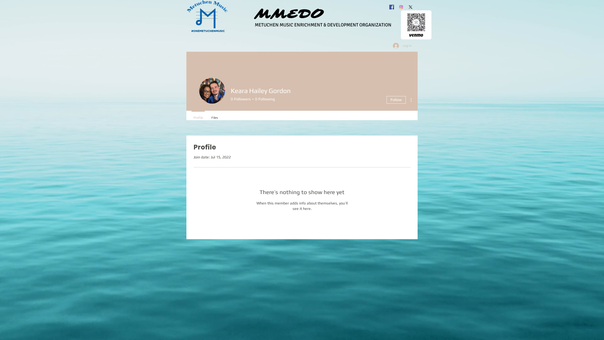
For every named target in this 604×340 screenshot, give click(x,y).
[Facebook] (391, 7)
